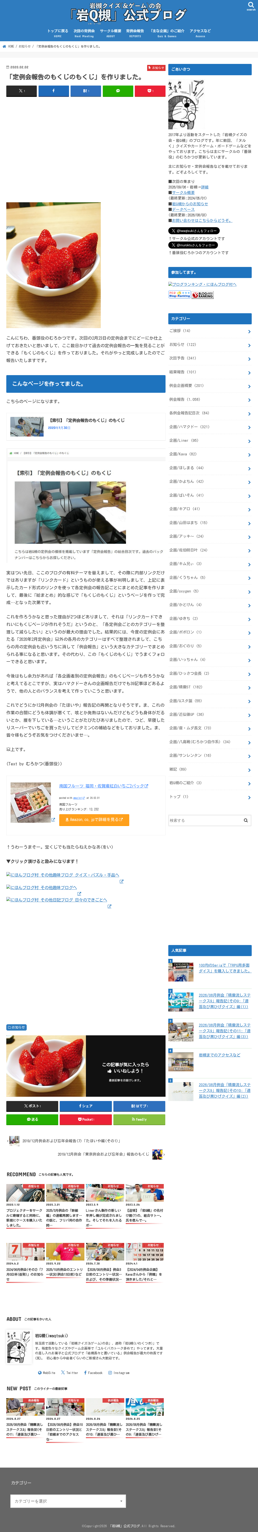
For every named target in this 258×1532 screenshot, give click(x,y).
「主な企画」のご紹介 (166, 33)
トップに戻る (57, 33)
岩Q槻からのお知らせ (190, 204)
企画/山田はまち (188, 523)
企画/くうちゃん (187, 577)
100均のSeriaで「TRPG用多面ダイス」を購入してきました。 (225, 968)
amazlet (77, 798)
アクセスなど (200, 33)
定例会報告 (135, 33)
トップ (179, 797)
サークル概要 (110, 33)
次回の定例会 (84, 33)
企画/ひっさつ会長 (189, 673)
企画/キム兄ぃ (185, 564)
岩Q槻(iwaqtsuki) (51, 1335)
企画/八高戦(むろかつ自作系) (200, 742)
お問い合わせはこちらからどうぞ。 (202, 220)
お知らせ (18, 1027)
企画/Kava (183, 454)
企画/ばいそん (186, 495)
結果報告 (183, 372)
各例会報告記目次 (189, 413)
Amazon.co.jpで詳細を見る (94, 819)
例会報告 (185, 399)
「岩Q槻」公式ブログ (124, 1526)
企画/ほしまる (186, 468)
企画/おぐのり (185, 646)
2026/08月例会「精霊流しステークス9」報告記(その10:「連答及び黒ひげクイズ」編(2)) (225, 1090)
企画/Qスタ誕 (185, 701)
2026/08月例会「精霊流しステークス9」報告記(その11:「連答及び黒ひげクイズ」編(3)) (225, 1031)
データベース (183, 209)
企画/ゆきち (183, 618)
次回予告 (183, 358)
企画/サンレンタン (190, 755)
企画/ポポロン (185, 632)
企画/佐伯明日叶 (188, 550)
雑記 (178, 769)
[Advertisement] (86, 149)
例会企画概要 (186, 385)
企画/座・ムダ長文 (190, 728)
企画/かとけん (185, 605)
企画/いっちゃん (187, 659)
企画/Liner (184, 440)
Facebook (95, 1372)
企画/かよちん (186, 481)
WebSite (49, 1372)
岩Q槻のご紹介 (185, 783)
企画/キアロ (184, 509)
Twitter (72, 1372)
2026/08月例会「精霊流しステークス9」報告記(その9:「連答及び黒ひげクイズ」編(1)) (225, 1001)
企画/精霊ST (186, 687)
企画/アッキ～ (186, 536)
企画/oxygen (184, 591)
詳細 (205, 187)
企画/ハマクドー (189, 427)
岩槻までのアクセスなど (219, 1055)
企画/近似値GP (186, 714)
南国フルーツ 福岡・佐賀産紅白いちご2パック (101, 786)
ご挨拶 (180, 331)
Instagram (121, 1372)
